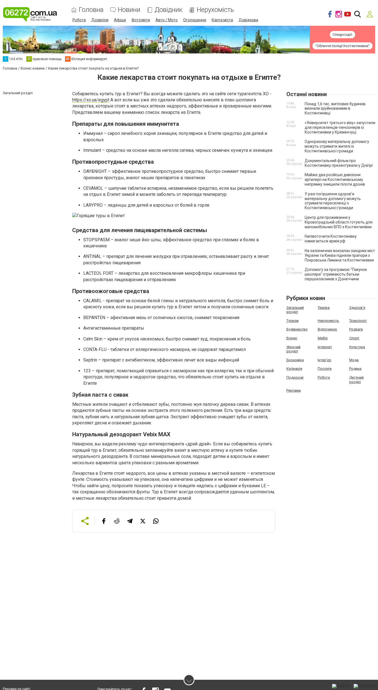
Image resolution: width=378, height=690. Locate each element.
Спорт (354, 338)
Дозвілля (99, 20)
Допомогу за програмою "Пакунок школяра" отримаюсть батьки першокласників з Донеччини (336, 274)
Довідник (168, 10)
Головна (91, 10)
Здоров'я (357, 308)
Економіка (295, 360)
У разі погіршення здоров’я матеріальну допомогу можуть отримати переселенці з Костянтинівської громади (333, 201)
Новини (129, 10)
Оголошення (194, 20)
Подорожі (295, 377)
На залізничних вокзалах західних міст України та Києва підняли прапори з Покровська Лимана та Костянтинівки (340, 255)
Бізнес (291, 338)
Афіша (120, 20)
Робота (79, 20)
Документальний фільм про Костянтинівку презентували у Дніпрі (339, 163)
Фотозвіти (140, 20)
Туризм (292, 321)
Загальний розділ (295, 310)
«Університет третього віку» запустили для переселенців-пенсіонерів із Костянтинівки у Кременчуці (340, 127)
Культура (357, 347)
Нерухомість (215, 10)
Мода (354, 360)
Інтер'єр (324, 360)
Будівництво (297, 329)
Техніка (324, 308)
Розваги (356, 329)
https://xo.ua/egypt (90, 99)
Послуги (325, 368)
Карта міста (222, 20)
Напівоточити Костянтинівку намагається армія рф (331, 238)
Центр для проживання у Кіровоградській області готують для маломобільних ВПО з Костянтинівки (338, 222)
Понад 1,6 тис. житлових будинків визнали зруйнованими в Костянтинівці (335, 109)
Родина (355, 368)
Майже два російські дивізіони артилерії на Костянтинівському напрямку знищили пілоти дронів (335, 179)
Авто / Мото (167, 20)
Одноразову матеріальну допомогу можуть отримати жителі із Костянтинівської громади (337, 146)
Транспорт (358, 321)
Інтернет (325, 347)
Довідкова (248, 20)
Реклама (293, 390)
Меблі (323, 338)
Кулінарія (294, 368)
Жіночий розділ (293, 349)
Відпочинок (327, 329)
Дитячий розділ (356, 379)
